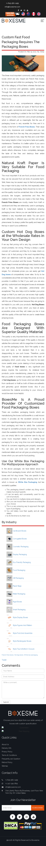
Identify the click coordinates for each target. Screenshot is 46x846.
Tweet (4, 660)
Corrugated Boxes (19, 539)
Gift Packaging (18, 578)
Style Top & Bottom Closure (23, 649)
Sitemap (5, 766)
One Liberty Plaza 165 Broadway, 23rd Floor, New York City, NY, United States (24, 792)
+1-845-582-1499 (12, 3)
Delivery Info (6, 748)
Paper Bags (16, 586)
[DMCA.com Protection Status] (11, 825)
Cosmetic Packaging (20, 547)
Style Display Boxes (20, 617)
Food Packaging (18, 570)
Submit (6, 702)
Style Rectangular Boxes (21, 641)
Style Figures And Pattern (22, 625)
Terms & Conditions (9, 755)
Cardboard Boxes (19, 531)
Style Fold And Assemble (22, 633)
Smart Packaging (18, 610)
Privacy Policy (7, 752)
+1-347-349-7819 (11, 783)
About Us (5, 744)
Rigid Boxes (17, 602)
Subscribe (37, 808)
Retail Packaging (18, 594)
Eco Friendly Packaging (21, 562)
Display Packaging (19, 554)
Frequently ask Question (11, 759)
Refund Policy (7, 762)
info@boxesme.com (12, 7)
